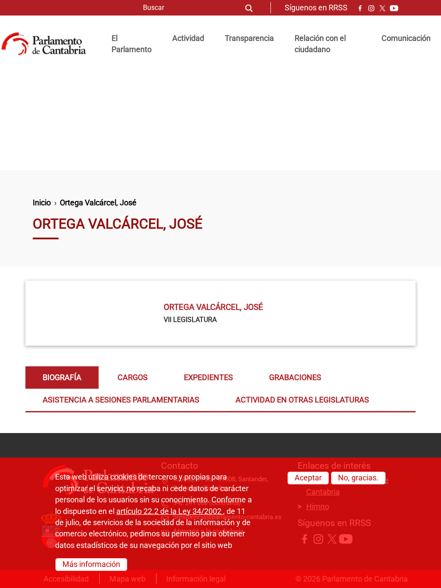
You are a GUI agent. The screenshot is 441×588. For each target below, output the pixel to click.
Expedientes (208, 377)
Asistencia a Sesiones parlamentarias (121, 400)
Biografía (62, 377)
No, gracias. (358, 477)
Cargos (133, 377)
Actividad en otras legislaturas (302, 400)
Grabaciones (295, 377)
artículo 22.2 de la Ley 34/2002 (169, 511)
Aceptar (308, 477)
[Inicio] (47, 44)
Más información (91, 564)
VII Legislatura (190, 320)
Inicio (42, 202)
